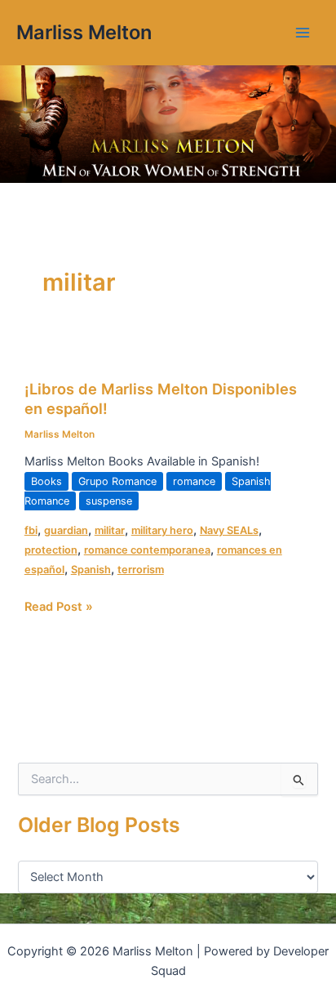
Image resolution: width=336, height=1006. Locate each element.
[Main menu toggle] (302, 33)
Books (46, 481)
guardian (66, 530)
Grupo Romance (117, 481)
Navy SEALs (229, 530)
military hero (162, 530)
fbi (31, 530)
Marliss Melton (84, 32)
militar (110, 530)
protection (50, 550)
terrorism (140, 569)
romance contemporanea (147, 550)
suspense (109, 501)
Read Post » (58, 605)
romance (194, 481)
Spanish (91, 569)
